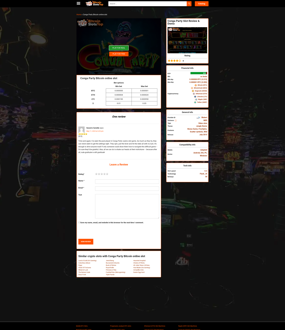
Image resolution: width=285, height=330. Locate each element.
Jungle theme (201, 126)
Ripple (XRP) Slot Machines (187, 326)
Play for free (119, 54)
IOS (202, 153)
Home (78, 14)
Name (81, 181)
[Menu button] (78, 3)
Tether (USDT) (202, 102)
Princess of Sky (111, 270)
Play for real (119, 48)
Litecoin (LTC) (202, 96)
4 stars (104, 173)
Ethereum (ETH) (201, 94)
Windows (203, 156)
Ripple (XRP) (202, 99)
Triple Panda (110, 274)
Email (81, 188)
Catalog (201, 3)
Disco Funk (82, 274)
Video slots (202, 123)
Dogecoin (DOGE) (201, 91)
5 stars (107, 173)
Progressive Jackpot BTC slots (120, 326)
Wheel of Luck (83, 270)
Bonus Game (192, 129)
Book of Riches (111, 265)
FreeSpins (203, 129)
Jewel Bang (110, 260)
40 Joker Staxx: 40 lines (141, 265)
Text (80, 195)
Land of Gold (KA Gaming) (87, 260)
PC (206, 153)
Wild (205, 132)
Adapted (203, 150)
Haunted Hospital (139, 260)
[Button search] (189, 3)
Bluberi (204, 117)
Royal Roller (110, 267)
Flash (202, 174)
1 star (96, 173)
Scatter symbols (196, 132)
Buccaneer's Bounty (112, 263)
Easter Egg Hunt (139, 272)
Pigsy (80, 265)
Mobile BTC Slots (82, 326)
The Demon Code (84, 272)
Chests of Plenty (139, 263)
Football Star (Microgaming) (115, 272)
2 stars (99, 173)
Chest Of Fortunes (84, 267)
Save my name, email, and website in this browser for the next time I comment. (112, 223)
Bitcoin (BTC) (202, 85)
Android (196, 153)
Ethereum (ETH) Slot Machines (154, 326)
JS (206, 174)
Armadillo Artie (138, 270)
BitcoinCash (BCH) (200, 88)
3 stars (101, 173)
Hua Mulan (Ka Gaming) (141, 267)
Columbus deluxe (84, 263)
